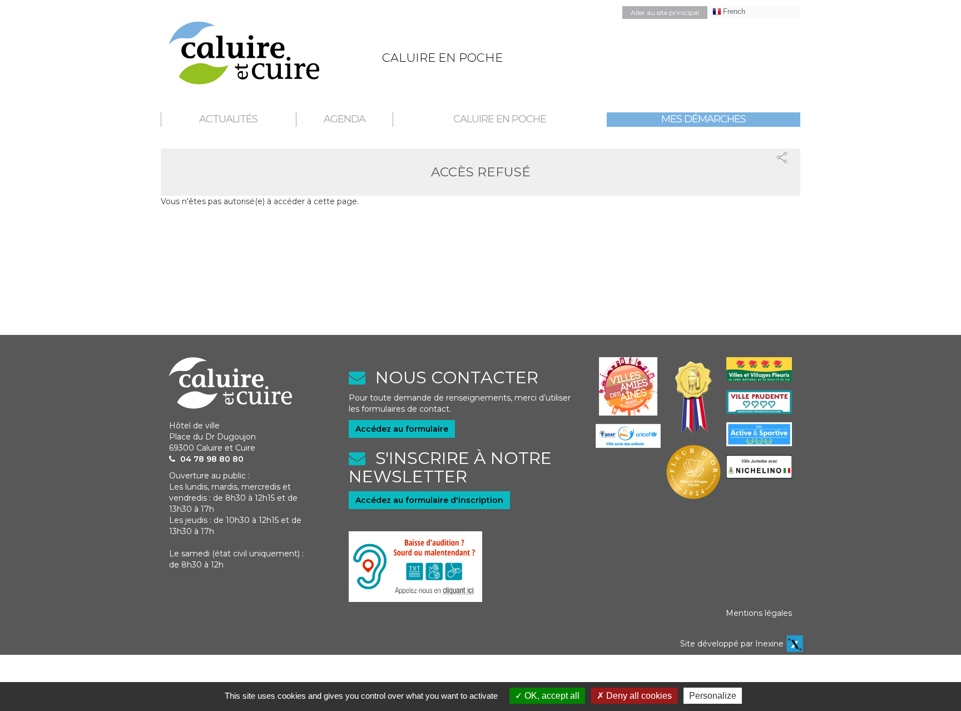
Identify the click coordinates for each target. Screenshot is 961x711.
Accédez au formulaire (401, 429)
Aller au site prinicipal (665, 12)
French (734, 11)
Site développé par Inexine (732, 644)
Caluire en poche (499, 119)
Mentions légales (759, 613)
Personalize (712, 695)
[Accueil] (267, 53)
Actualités (228, 119)
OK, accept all (550, 695)
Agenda (344, 119)
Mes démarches (703, 119)
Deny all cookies (638, 695)
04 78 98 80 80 (212, 459)
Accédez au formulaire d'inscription (429, 500)
